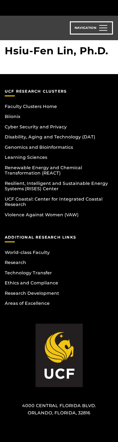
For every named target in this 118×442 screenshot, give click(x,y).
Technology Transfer (28, 273)
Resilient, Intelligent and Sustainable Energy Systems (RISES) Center (56, 186)
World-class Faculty (27, 252)
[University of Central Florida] (47, 8)
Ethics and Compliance (31, 283)
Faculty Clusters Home (31, 106)
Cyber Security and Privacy (36, 127)
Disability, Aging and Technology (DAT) (50, 137)
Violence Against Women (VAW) (42, 215)
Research (15, 262)
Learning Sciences (26, 157)
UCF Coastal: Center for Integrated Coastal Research (54, 202)
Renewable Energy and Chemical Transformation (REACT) (43, 170)
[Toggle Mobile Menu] (111, 7)
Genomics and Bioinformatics (39, 147)
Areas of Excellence (27, 303)
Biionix (12, 116)
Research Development (32, 293)
